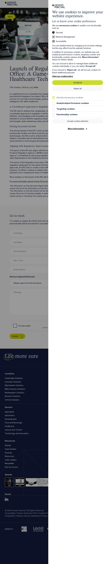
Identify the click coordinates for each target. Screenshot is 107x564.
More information (76, 129)
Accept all (77, 82)
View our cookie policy (62, 76)
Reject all (78, 88)
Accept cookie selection (77, 121)
